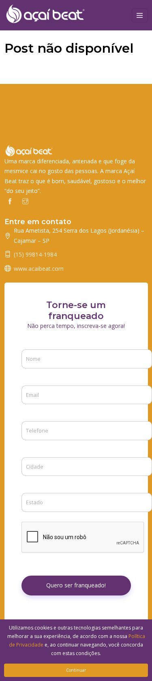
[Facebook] (9, 201)
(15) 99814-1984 (35, 254)
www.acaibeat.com (39, 268)
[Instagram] (25, 201)
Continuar (76, 670)
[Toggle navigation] (140, 15)
